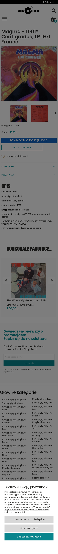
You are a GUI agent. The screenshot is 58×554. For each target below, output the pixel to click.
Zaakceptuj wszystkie (29, 536)
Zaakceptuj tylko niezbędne (29, 519)
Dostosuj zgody (29, 528)
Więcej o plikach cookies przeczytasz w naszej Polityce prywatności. (27, 511)
